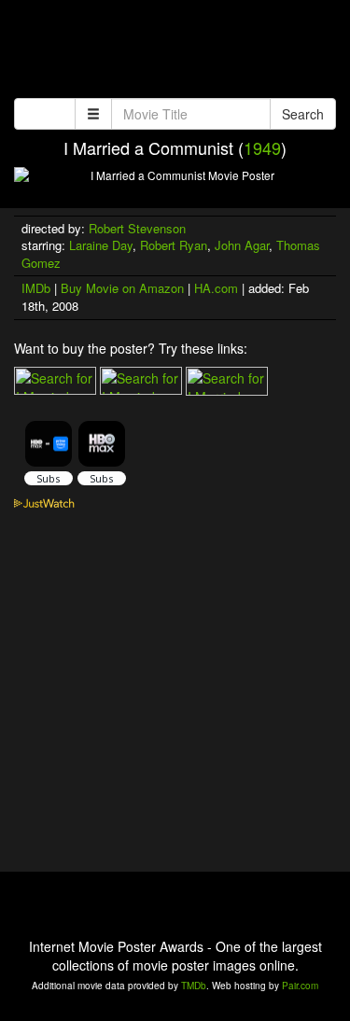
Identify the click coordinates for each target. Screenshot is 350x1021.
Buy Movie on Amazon (122, 288)
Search (303, 114)
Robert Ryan (173, 245)
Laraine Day (101, 245)
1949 (262, 147)
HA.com (216, 288)
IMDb (35, 288)
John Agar (242, 245)
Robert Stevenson (137, 228)
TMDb (193, 985)
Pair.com (300, 985)
